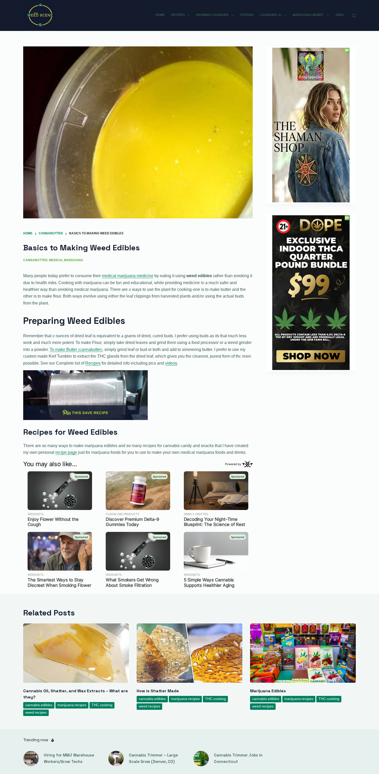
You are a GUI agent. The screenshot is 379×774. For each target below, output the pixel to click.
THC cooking (102, 705)
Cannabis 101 (271, 15)
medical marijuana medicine (127, 276)
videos (171, 363)
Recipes (178, 15)
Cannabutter (35, 260)
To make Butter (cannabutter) (76, 350)
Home (160, 15)
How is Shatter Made (158, 691)
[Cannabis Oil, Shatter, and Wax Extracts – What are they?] (76, 653)
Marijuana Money (308, 15)
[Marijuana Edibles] (303, 653)
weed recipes (36, 713)
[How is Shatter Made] (189, 653)
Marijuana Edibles (268, 691)
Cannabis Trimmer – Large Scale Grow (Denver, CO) (153, 758)
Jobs (339, 15)
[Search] (354, 16)
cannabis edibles (38, 705)
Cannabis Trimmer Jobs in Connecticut (238, 758)
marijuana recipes (71, 705)
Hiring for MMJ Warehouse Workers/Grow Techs (69, 758)
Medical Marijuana (66, 260)
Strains (247, 15)
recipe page (66, 453)
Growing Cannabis (212, 15)
